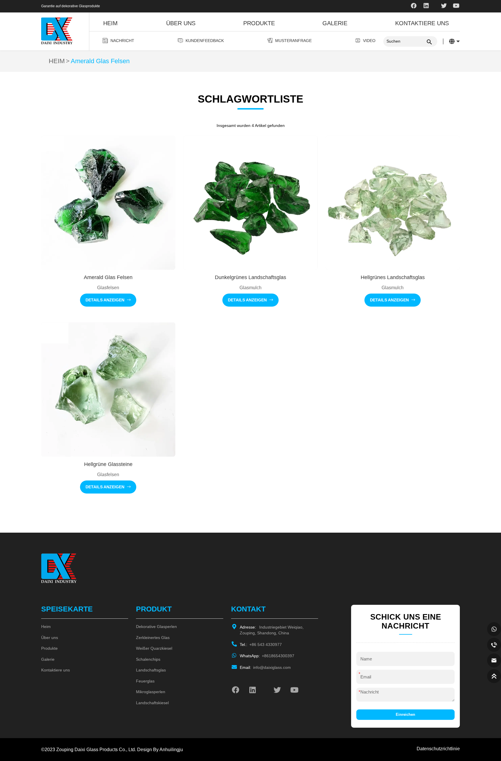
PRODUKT (154, 609)
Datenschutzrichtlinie (438, 748)
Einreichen (405, 715)
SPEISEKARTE (67, 609)
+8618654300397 (267, 655)
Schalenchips (148, 659)
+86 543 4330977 (261, 644)
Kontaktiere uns (422, 23)
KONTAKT (248, 609)
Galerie (334, 23)
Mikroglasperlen (150, 691)
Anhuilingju (171, 749)
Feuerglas (145, 681)
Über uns (180, 23)
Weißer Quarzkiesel (154, 648)
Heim (110, 23)
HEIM (57, 61)
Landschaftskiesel (152, 702)
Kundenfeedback (205, 40)
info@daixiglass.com (265, 667)
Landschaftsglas (151, 670)
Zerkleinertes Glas (153, 637)
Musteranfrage (293, 40)
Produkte (259, 23)
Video (369, 40)
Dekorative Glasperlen (156, 626)
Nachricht (122, 40)
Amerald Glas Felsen (100, 61)
